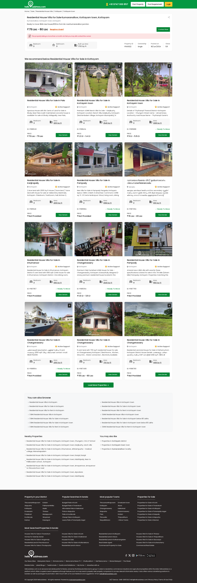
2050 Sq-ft (58, 362)
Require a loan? (57, 29)
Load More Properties (97, 385)
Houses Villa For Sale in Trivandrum (37, 534)
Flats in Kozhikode (68, 514)
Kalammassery (123, 511)
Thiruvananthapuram (32, 503)
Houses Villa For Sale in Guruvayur (148, 540)
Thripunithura (123, 517)
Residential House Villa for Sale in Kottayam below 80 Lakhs (125, 418)
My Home (81, 565)
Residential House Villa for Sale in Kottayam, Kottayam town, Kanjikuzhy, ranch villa (59, 445)
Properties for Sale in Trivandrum (149, 505)
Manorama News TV (73, 561)
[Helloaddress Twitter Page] (129, 555)
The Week (127, 561)
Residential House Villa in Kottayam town (118, 402)
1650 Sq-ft (157, 283)
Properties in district (114, 441)
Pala (101, 514)
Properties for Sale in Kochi (147, 503)
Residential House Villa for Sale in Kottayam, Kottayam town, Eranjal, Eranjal (56, 455)
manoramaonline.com (77, 580)
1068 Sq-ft (107, 203)
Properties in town (116, 445)
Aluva (120, 505)
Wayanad (46, 517)
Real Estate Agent (105, 542)
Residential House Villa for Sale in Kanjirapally (43, 181)
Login (168, 4)
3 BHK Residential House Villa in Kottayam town (120, 414)
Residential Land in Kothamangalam (112, 540)
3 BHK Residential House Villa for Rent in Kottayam (49, 427)
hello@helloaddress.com (108, 574)
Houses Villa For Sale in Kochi (72, 534)
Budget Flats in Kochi (69, 503)
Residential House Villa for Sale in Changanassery (93, 261)
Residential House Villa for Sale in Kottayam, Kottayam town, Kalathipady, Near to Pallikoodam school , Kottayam (59, 460)
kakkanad (121, 508)
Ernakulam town (124, 503)
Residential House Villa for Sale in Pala (46, 100)
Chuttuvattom (88, 561)
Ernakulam (28, 511)
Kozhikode (28, 517)
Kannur (27, 520)
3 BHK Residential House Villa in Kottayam (46, 414)
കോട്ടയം (132, 187)
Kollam (45, 503)
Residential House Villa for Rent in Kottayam (47, 410)
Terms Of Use (163, 580)
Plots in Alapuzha (68, 511)
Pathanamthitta (48, 505)
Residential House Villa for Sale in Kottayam (47, 406)
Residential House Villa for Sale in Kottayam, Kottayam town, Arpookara (55, 472)
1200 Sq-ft (58, 123)
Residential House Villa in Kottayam (43, 402)
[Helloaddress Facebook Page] (126, 555)
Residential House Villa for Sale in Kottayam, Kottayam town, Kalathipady (55, 476)
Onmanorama (58, 561)
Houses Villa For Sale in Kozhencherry (150, 542)
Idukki (45, 508)
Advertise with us (93, 565)
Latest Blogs (40, 565)
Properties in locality (116, 449)
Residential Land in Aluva (108, 537)
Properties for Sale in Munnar (148, 520)
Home (27, 11)
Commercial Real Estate (145, 545)
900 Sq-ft (157, 203)
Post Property (137, 4)
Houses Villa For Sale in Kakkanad (74, 537)
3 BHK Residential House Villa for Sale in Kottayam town (51, 423)
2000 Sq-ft (58, 203)
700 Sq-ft (107, 362)
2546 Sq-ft (107, 123)
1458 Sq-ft (157, 362)
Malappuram (47, 514)
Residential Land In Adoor (71, 545)
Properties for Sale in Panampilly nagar (151, 511)
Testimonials (52, 565)
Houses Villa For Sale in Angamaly (37, 540)
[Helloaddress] (35, 4)
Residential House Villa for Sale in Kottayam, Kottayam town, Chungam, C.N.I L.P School (61, 441)
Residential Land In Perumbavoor (37, 542)
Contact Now (163, 29)
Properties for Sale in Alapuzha (148, 517)
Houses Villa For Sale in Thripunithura (149, 537)
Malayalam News (44, 561)
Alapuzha (28, 505)
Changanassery (106, 508)
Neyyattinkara (105, 520)
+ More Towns (123, 520)
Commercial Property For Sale (110, 545)
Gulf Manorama (101, 561)
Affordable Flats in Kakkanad (72, 508)
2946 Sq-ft (107, 283)
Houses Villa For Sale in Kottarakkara (75, 542)
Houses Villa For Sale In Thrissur (147, 534)
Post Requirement (155, 4)
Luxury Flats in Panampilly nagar (73, 520)
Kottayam (58, 11)
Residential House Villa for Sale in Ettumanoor (43, 261)
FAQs (170, 580)
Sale (32, 11)
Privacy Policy (153, 580)
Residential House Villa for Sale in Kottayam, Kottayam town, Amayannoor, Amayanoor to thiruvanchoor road (61, 467)
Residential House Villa (44, 11)
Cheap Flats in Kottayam (71, 517)
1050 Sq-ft (58, 283)
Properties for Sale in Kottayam (148, 508)
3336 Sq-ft (157, 123)
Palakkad (28, 514)
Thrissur (45, 511)
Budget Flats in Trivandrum (72, 505)
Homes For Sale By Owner (34, 537)
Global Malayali (115, 561)
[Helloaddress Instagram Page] (133, 556)
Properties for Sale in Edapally (148, 514)
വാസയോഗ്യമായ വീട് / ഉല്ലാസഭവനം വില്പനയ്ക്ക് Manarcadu (146, 181)
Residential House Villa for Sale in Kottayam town (93, 102)
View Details (62, 135)
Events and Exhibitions (67, 565)
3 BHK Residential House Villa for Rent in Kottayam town (124, 427)
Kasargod (46, 520)
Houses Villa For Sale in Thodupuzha (38, 545)
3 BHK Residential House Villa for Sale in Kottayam (49, 418)
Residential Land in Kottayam (109, 534)
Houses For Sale (68, 540)
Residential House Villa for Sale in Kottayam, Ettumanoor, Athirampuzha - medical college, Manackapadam (59, 450)
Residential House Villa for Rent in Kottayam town (121, 410)
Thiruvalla (103, 517)
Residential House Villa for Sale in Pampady (93, 181)
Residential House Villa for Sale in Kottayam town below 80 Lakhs (127, 423)
